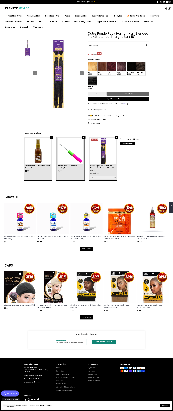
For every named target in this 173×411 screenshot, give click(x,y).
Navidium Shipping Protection (66, 377)
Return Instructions (62, 374)
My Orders (91, 371)
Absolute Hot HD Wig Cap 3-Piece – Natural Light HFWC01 (150, 306)
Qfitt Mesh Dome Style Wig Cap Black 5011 (19, 305)
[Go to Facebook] (157, 2)
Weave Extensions (100, 16)
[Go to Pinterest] (170, 2)
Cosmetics (10, 27)
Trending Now (33, 16)
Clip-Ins (66, 21)
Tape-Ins (52, 21)
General (24, 27)
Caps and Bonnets (13, 21)
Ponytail (118, 16)
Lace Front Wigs (52, 16)
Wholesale (38, 27)
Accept (165, 405)
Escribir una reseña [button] (104, 341)
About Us (59, 368)
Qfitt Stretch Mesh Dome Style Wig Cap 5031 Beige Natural (52, 306)
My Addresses (93, 374)
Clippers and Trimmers (107, 21)
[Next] (82, 73)
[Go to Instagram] (160, 2)
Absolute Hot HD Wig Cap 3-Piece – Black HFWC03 (85, 306)
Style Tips (59, 381)
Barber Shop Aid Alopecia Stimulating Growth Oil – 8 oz (150, 237)
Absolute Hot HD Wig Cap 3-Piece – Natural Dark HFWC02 (117, 306)
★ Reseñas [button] (171, 207)
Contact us (60, 371)
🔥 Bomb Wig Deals (136, 16)
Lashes (30, 21)
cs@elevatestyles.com (32, 382)
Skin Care (148, 21)
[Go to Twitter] (164, 2)
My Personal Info (93, 377)
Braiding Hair (81, 16)
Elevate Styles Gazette (64, 390)
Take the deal (127, 144)
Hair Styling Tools (82, 21)
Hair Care (154, 16)
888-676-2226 (37, 375)
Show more (86, 249)
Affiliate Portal (61, 384)
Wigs (67, 16)
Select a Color (94, 60)
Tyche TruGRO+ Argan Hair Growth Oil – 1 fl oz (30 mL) (19, 237)
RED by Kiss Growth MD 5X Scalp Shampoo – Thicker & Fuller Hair (119, 237)
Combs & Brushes (130, 21)
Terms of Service (94, 381)
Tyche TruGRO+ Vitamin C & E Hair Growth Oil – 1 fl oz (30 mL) (85, 237)
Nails (41, 21)
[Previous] (35, 73)
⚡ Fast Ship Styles (13, 16)
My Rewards (92, 368)
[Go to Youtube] (167, 2)
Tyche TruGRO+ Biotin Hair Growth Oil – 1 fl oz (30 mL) (52, 237)
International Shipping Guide (65, 387)
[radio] (92, 69)
